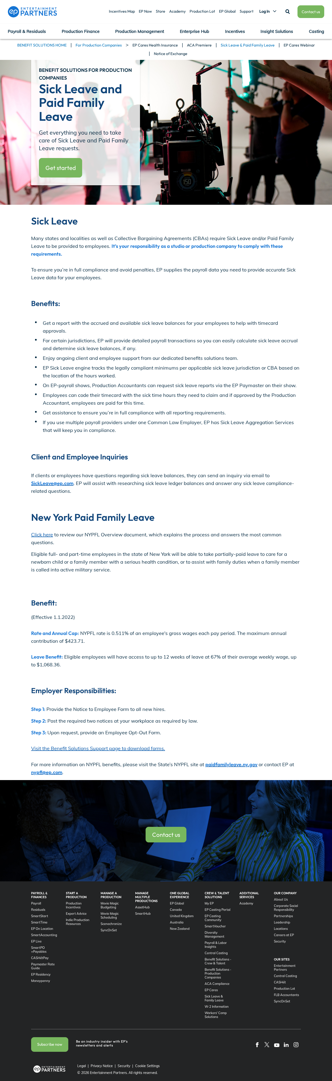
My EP (209, 903)
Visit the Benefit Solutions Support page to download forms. (98, 748)
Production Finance (81, 31)
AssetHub (142, 907)
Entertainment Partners (285, 967)
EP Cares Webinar (299, 45)
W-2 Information (217, 1006)
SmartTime (39, 922)
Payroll (36, 903)
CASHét (280, 982)
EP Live (36, 941)
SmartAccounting (44, 935)
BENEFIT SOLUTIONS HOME (42, 45)
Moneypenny (40, 981)
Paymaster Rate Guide (43, 966)
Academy (177, 11)
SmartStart (39, 916)
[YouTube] (276, 1044)
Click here (42, 534)
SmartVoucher (215, 926)
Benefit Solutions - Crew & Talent (218, 961)
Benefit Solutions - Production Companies (218, 973)
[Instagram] (296, 1044)
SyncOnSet (109, 930)
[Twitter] (267, 1044)
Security (280, 941)
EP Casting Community (213, 918)
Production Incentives (74, 905)
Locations (281, 929)
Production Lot (202, 11)
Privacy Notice (102, 1066)
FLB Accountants (286, 995)
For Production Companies (99, 45)
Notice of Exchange (170, 53)
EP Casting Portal (217, 910)
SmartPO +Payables (38, 949)
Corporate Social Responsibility (286, 908)
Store (160, 11)
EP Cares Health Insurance (155, 45)
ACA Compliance (217, 984)
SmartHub (143, 913)
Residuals (38, 910)
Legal (81, 1066)
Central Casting (216, 953)
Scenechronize (111, 924)
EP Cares (211, 990)
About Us (281, 899)
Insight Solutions (277, 31)
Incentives (235, 31)
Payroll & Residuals (27, 31)
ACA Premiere (199, 45)
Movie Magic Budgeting (110, 905)
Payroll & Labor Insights (216, 945)
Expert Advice (76, 913)
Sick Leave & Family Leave (214, 998)
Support (246, 11)
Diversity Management (214, 934)
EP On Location (42, 929)
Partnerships (283, 916)
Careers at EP (284, 935)
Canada (176, 910)
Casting (316, 31)
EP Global (227, 11)
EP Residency (41, 974)
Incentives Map (122, 11)
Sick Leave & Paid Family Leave (248, 45)
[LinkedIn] (286, 1044)
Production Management (139, 31)
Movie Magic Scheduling (110, 915)
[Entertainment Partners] (32, 11)
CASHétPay (40, 958)
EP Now (145, 11)
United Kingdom (181, 916)
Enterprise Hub (194, 31)
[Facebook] (257, 1044)
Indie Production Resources (77, 922)
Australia (176, 922)
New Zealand (180, 929)
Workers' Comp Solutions (216, 1015)
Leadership (282, 922)
